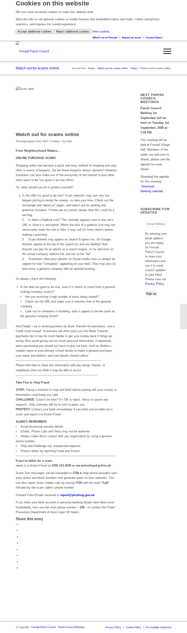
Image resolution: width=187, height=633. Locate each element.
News (134, 68)
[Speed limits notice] (183, 316)
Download (147, 186)
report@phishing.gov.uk (77, 495)
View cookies (100, 31)
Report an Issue (131, 37)
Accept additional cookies (35, 31)
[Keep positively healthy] (3, 316)
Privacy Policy (154, 283)
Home (91, 68)
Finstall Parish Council (43, 627)
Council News (154, 37)
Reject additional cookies (72, 31)
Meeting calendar (151, 191)
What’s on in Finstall (105, 37)
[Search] (169, 37)
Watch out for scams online (37, 68)
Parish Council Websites (71, 627)
